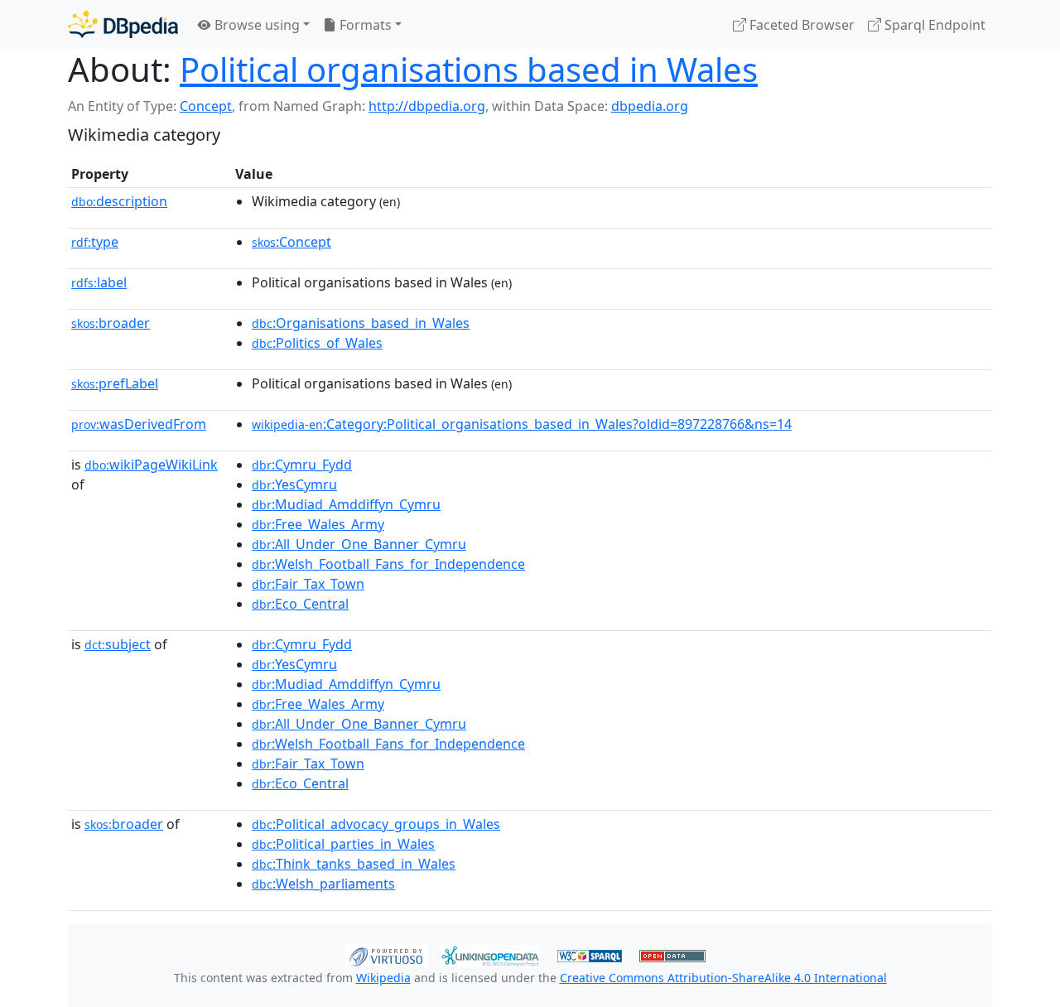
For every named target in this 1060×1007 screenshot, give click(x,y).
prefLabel (114, 383)
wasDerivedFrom (138, 424)
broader (110, 323)
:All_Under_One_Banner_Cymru (359, 544)
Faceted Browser (800, 25)
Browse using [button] (255, 25)
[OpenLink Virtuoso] (385, 954)
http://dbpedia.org (427, 106)
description (119, 201)
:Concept (291, 242)
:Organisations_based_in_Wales (361, 323)
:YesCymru (294, 484)
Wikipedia (383, 977)
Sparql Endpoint (933, 25)
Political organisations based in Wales (469, 69)
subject (117, 644)
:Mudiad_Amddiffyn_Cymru (346, 504)
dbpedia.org (649, 106)
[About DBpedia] (123, 24)
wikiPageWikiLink (151, 464)
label (99, 282)
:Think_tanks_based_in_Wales (353, 864)
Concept (206, 106)
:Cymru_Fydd (302, 464)
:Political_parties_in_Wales (343, 844)
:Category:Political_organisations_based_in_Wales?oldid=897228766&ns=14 (522, 424)
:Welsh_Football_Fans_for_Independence (388, 564)
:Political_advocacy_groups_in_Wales (376, 824)
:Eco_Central (300, 604)
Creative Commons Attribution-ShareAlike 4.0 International (723, 977)
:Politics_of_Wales (317, 343)
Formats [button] (364, 25)
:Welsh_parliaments (323, 883)
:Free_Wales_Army (318, 524)
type (94, 242)
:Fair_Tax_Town (308, 584)
